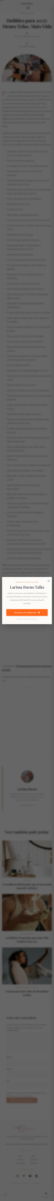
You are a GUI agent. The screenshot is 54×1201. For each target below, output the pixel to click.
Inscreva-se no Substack (25, 612)
